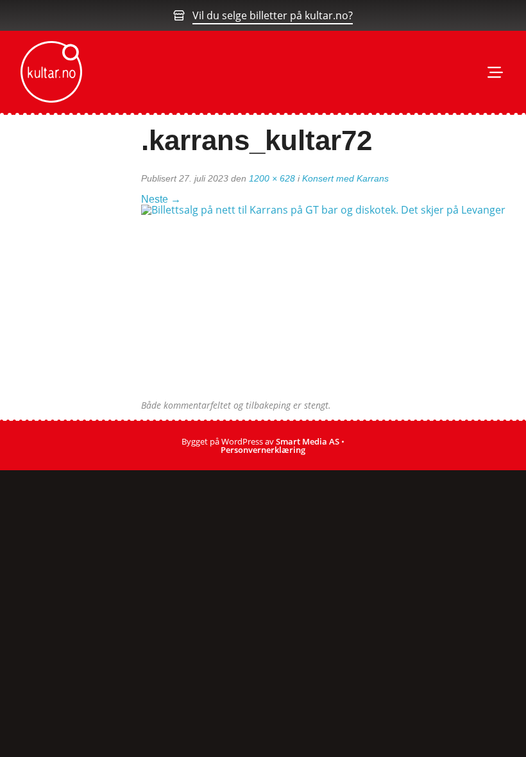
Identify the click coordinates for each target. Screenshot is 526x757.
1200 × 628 (272, 178)
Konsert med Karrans (345, 178)
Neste (161, 199)
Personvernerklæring (263, 449)
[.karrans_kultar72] (328, 301)
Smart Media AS (307, 441)
